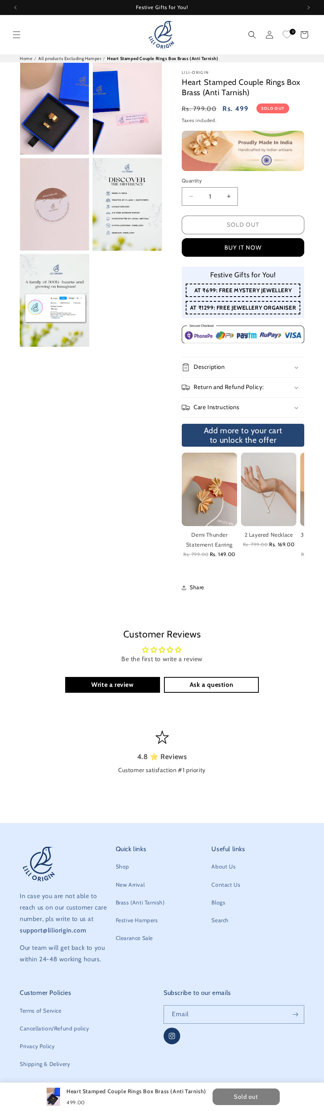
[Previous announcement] (15, 7)
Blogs (218, 902)
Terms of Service (41, 1010)
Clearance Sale (134, 938)
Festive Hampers (137, 920)
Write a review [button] (112, 684)
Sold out (243, 224)
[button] (16, 34)
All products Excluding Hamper (69, 58)
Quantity (192, 180)
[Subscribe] (295, 1014)
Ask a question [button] (211, 684)
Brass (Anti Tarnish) (140, 902)
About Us (223, 866)
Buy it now (243, 247)
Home (26, 58)
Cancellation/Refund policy (54, 1028)
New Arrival (130, 884)
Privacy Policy (37, 1046)
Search (220, 920)
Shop (122, 866)
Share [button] (197, 587)
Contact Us (225, 884)
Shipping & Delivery (45, 1064)
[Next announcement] (308, 7)
